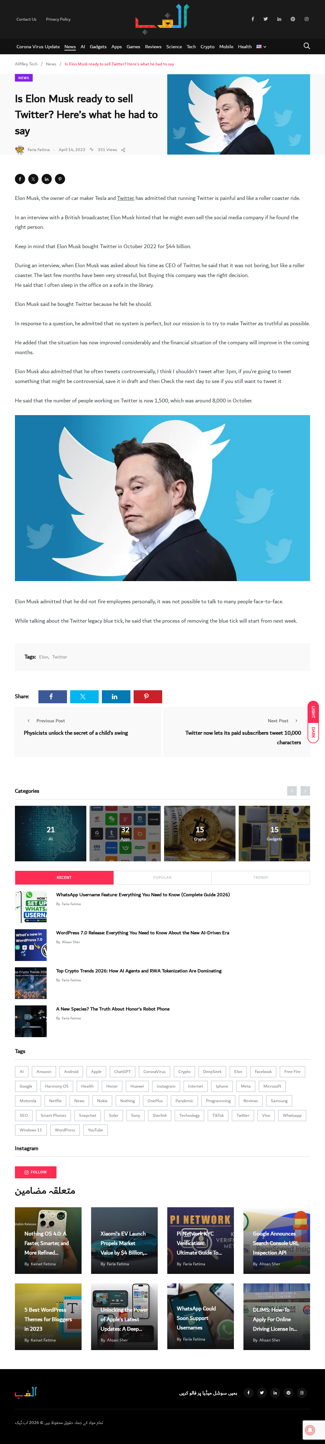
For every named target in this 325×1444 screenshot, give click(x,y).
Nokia (102, 1100)
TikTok (218, 1115)
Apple (96, 1071)
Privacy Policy (58, 19)
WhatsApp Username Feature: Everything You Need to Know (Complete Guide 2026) (143, 895)
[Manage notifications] (310, 1430)
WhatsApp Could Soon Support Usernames (196, 1318)
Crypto (208, 46)
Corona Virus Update (38, 46)
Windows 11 (31, 1130)
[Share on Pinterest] (60, 179)
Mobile (226, 46)
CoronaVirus (154, 1071)
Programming (218, 1100)
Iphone (222, 1086)
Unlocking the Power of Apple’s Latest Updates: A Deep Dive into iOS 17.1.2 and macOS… (124, 1329)
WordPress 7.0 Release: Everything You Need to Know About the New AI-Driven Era (142, 933)
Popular (162, 878)
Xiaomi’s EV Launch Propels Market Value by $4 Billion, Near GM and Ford (123, 1248)
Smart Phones (53, 1115)
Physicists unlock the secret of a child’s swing (76, 733)
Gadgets (98, 46)
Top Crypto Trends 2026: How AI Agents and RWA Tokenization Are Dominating (139, 971)
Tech (191, 46)
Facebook (263, 1071)
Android (71, 1071)
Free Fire (292, 1071)
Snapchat (87, 1115)
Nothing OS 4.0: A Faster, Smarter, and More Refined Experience (46, 1248)
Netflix (55, 1100)
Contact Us (26, 19)
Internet (195, 1086)
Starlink (160, 1115)
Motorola (28, 1100)
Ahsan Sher (71, 942)
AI (83, 46)
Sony (135, 1115)
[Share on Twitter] (33, 179)
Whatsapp (292, 1115)
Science (174, 46)
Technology (189, 1115)
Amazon (43, 1071)
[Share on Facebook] (20, 179)
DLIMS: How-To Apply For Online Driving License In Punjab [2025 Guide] (273, 1329)
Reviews (153, 46)
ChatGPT (122, 1071)
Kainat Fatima (43, 1264)
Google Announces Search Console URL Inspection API (276, 1243)
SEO (24, 1115)
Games (133, 46)
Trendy (261, 878)
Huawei (137, 1086)
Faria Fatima (71, 904)
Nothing (127, 1100)
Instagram (166, 1086)
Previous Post (50, 721)
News (70, 46)
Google (26, 1086)
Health (245, 46)
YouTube (95, 1130)
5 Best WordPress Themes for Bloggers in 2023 (48, 1319)
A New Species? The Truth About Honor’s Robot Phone (112, 1009)
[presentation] (292, 791)
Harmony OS (57, 1086)
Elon (43, 657)
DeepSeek (212, 1071)
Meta (246, 1086)
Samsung (279, 1100)
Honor (112, 1086)
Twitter (125, 198)
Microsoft (272, 1086)
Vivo (266, 1115)
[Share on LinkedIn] (47, 179)
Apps (116, 46)
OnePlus (155, 1100)
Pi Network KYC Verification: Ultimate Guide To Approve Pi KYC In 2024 (197, 1252)
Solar (113, 1115)
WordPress (65, 1130)
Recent (64, 878)
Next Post (278, 721)
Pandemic (184, 1100)
